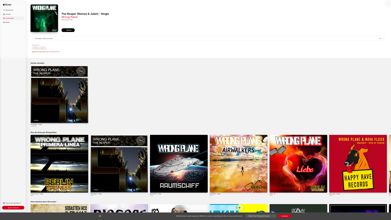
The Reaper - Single (37, 66)
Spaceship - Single (335, 135)
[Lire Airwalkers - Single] (212, 189)
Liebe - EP (273, 135)
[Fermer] (100, 216)
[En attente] (236, 207)
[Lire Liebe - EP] (272, 189)
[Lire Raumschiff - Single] (152, 189)
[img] (7, 4)
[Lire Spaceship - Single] (331, 189)
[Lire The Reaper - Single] (33, 120)
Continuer (284, 216)
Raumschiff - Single (156, 135)
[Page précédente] (28, 163)
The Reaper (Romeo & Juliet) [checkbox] (44, 38)
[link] (44, 202)
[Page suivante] (389, 163)
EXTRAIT (379, 38)
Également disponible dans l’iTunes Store (45, 51)
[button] (13, 10)
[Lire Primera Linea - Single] (33, 189)
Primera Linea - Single (37, 135)
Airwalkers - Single (216, 135)
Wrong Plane (69, 17)
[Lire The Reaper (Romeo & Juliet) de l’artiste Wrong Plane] (33, 39)
